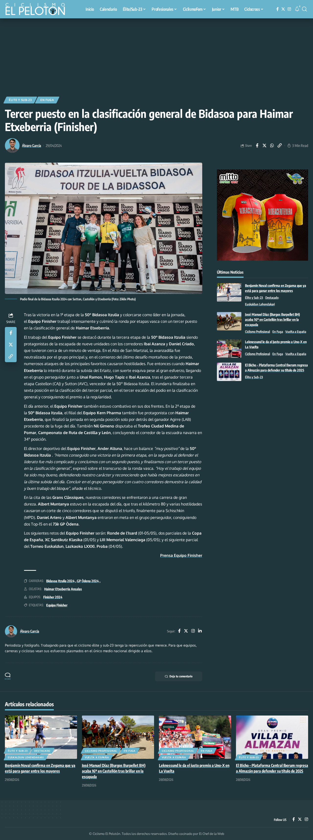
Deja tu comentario (180, 676)
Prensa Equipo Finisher (181, 555)
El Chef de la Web (211, 834)
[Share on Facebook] (257, 145)
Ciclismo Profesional (257, 332)
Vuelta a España (295, 332)
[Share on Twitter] (264, 145)
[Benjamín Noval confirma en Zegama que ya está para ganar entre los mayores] (229, 292)
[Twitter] (283, 9)
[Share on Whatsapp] (272, 145)
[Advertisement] (156, 55)
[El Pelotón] (37, 9)
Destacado (272, 298)
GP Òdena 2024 (88, 581)
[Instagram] (289, 9)
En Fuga (47, 100)
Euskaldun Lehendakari (260, 304)
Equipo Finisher (56, 605)
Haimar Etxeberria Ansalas (63, 589)
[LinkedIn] (200, 631)
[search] (304, 9)
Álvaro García (31, 145)
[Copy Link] (279, 145)
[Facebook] (277, 9)
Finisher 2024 (52, 597)
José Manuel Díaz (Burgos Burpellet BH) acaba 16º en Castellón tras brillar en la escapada (272, 320)
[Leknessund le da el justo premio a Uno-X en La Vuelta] (229, 348)
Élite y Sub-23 (20, 100)
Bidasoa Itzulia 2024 (60, 581)
